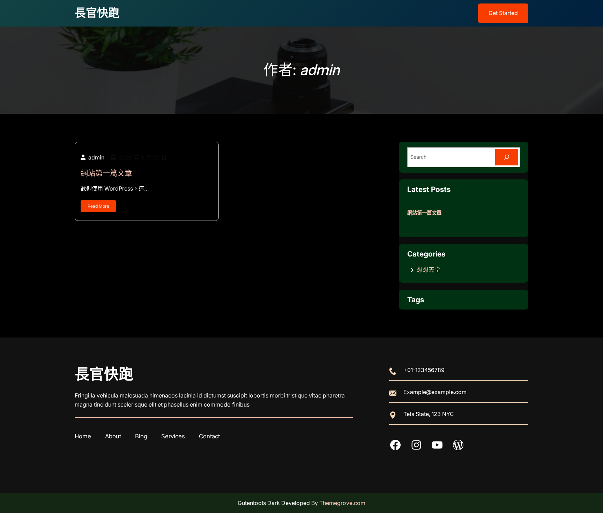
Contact (209, 436)
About (113, 436)
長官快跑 (97, 13)
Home (83, 436)
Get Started (503, 12)
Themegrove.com (342, 502)
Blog (141, 436)
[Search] (506, 157)
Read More (98, 206)
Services (173, 436)
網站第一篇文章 (106, 173)
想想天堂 (428, 269)
